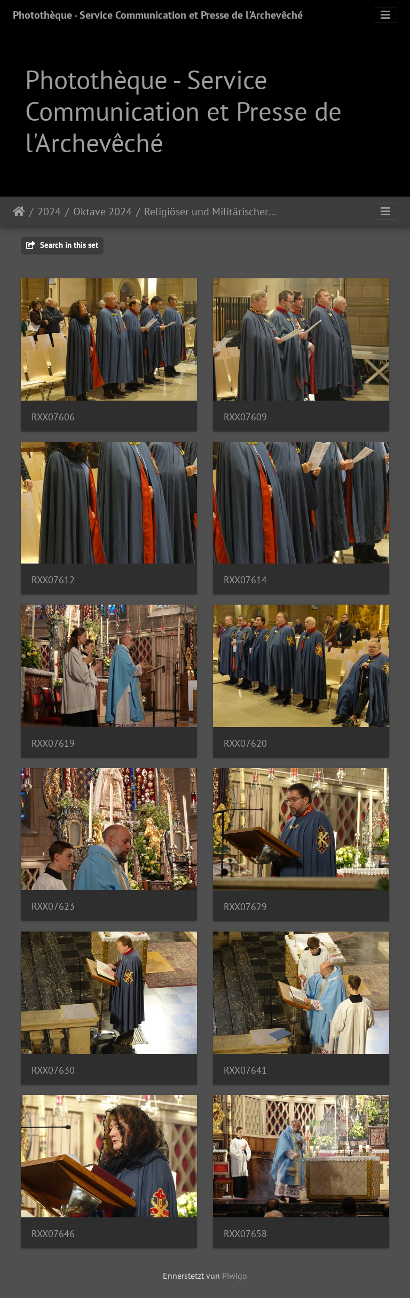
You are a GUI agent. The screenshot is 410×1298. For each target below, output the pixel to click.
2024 (49, 211)
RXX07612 (53, 579)
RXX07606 (53, 417)
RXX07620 (245, 743)
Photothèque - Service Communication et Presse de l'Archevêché (158, 15)
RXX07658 (245, 1233)
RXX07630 (53, 1070)
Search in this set (68, 245)
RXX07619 (53, 743)
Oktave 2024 (102, 211)
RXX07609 (245, 417)
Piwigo (234, 1275)
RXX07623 (53, 906)
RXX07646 (53, 1233)
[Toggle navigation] (385, 15)
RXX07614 (245, 579)
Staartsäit (19, 212)
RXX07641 (245, 1070)
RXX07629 (245, 906)
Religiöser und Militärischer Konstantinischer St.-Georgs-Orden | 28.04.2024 (210, 211)
